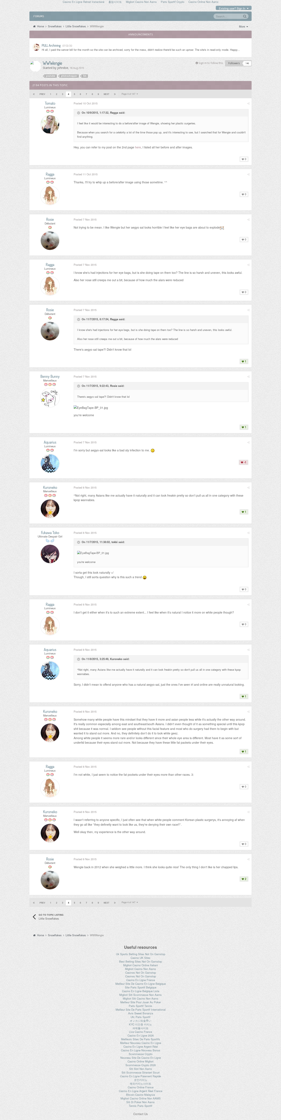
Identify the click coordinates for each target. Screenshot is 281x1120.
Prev (42, 94)
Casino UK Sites (140, 958)
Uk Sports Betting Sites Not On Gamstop (140, 954)
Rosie (113, 386)
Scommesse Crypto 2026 (140, 1065)
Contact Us (140, 1114)
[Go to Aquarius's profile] (50, 463)
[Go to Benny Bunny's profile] (50, 397)
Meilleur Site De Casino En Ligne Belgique (140, 984)
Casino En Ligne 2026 (141, 1035)
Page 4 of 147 (129, 93)
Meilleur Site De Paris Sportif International (141, 1009)
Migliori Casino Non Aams (140, 969)
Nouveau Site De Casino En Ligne (140, 1058)
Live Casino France (140, 1032)
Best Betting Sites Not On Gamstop (140, 961)
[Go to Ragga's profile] (50, 195)
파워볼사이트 (140, 1028)
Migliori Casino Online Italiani (140, 965)
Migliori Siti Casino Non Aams (140, 998)
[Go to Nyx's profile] (36, 47)
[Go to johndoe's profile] (35, 66)
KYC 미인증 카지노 (140, 1024)
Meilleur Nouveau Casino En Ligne (140, 1043)
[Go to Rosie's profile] (50, 240)
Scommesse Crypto (140, 1054)
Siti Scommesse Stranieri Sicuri (141, 1072)
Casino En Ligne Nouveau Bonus (140, 1050)
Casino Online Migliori (140, 1061)
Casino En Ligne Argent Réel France (140, 1091)
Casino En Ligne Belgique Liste (140, 991)
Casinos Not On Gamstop (140, 972)
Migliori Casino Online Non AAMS (141, 1098)
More (242, 26)
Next (106, 94)
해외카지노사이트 (140, 1083)
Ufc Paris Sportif (140, 1017)
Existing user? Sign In (233, 8)
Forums (39, 16)
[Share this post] (248, 103)
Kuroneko (116, 659)
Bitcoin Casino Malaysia (140, 1095)
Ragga (114, 112)
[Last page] (115, 94)
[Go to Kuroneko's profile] (50, 508)
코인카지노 (140, 1080)
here (138, 147)
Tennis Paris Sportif (140, 1106)
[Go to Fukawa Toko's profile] (50, 554)
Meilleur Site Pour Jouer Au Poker (140, 1002)
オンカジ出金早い (140, 1021)
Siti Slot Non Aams (140, 1069)
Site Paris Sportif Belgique (140, 987)
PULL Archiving (51, 45)
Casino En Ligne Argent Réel (140, 1046)
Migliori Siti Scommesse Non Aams (140, 995)
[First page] (34, 94)
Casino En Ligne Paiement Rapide (140, 1076)
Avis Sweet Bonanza (140, 1013)
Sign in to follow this (211, 63)
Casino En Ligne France (140, 980)
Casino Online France (140, 1087)
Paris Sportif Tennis (140, 1006)
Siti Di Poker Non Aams (140, 1102)
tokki (114, 542)
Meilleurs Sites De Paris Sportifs (140, 1039)
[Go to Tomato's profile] (50, 124)
